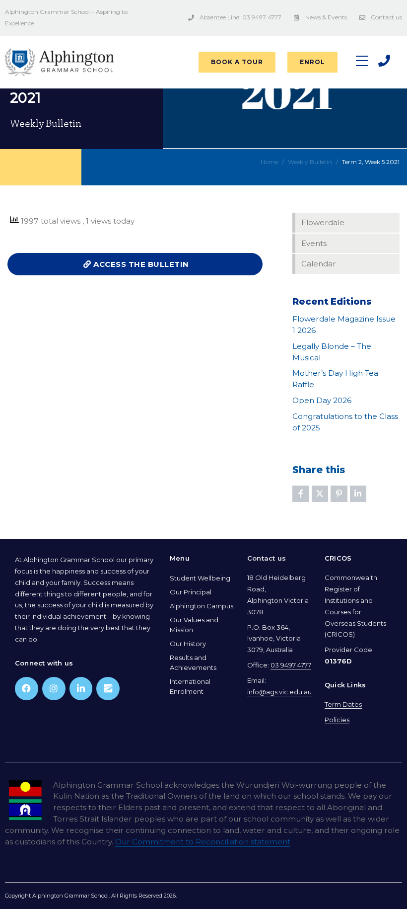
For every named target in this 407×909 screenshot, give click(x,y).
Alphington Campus (201, 606)
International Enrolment (190, 686)
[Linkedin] (81, 688)
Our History (188, 644)
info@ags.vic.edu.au (279, 692)
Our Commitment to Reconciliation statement (202, 841)
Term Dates (343, 704)
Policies (337, 720)
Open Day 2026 (321, 400)
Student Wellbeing (200, 578)
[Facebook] (26, 688)
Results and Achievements (193, 662)
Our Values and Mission (194, 625)
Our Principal (190, 592)
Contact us (266, 558)
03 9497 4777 (291, 665)
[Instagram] (54, 688)
